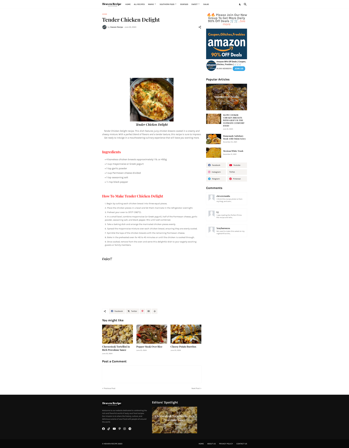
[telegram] (130, 428)
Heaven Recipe (111, 444)
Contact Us (241, 444)
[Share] (199, 27)
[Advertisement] (151, 52)
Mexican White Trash (233, 151)
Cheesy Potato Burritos (183, 346)
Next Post (196, 388)
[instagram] (124, 428)
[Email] (148, 311)
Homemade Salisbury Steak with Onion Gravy (234, 137)
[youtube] (114, 428)
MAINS (151, 4)
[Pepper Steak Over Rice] (151, 334)
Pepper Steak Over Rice (149, 346)
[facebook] (103, 428)
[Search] (244, 4)
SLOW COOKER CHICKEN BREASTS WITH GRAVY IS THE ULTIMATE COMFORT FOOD (233, 120)
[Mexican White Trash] (213, 153)
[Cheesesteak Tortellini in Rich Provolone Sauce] (117, 334)
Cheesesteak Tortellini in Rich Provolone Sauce (116, 348)
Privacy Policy (226, 444)
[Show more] (154, 311)
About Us (211, 444)
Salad (206, 4)
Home (128, 4)
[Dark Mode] (240, 4)
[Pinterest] (142, 311)
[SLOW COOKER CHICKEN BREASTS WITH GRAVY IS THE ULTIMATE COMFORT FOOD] (213, 119)
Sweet (194, 4)
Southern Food (167, 4)
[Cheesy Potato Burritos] (186, 334)
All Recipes (139, 4)
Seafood (184, 4)
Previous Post (109, 388)
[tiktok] (109, 428)
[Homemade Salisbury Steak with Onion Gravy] (213, 139)
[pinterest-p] (120, 428)
